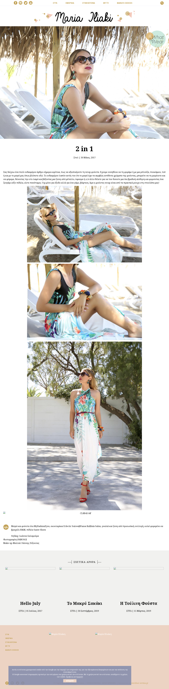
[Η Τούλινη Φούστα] (139, 583)
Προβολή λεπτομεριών (74, 677)
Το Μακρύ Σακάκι (84, 603)
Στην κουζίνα (11, 642)
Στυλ (76, 157)
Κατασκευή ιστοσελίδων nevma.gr (133, 683)
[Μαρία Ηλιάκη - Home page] (84, 16)
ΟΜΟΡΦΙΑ (69, 3)
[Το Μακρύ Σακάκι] (84, 583)
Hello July (30, 603)
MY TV (106, 3)
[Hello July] (30, 583)
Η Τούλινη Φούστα (138, 603)
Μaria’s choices (124, 3)
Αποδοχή (70, 681)
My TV (7, 646)
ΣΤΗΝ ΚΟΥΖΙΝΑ (88, 3)
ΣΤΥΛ (55, 3)
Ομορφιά (9, 638)
